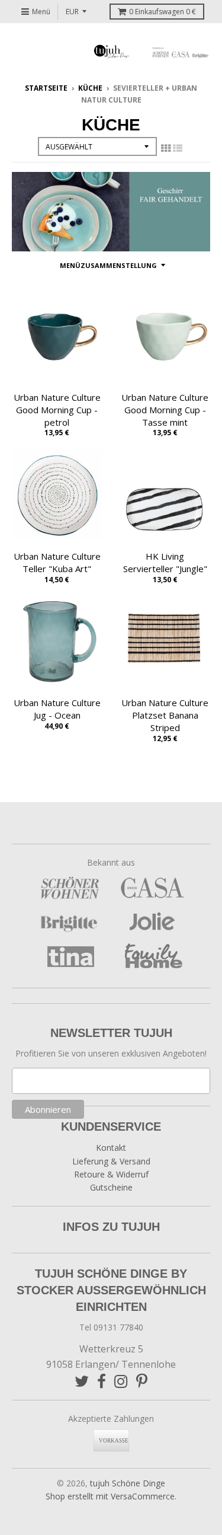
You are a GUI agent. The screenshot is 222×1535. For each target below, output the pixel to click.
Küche (90, 88)
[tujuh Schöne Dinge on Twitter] (82, 1381)
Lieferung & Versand (111, 1161)
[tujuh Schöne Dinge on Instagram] (121, 1381)
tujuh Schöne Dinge (127, 1483)
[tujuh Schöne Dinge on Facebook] (101, 1381)
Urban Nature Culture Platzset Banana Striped (164, 715)
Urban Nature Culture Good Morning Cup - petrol (57, 409)
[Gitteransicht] (165, 148)
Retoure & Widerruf (111, 1174)
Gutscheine (111, 1187)
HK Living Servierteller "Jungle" (165, 562)
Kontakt (111, 1147)
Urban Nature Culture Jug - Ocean (57, 709)
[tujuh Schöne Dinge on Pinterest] (141, 1381)
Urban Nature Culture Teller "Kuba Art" (57, 562)
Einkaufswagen (162, 12)
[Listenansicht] (177, 148)
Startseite (46, 88)
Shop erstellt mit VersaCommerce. (111, 1496)
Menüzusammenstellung (108, 265)
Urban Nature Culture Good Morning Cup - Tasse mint (164, 409)
